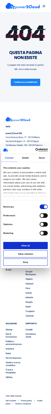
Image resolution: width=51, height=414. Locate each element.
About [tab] (42, 158)
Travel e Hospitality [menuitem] (11, 371)
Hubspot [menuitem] (29, 284)
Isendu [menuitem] (29, 293)
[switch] (44, 215)
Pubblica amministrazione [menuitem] (14, 342)
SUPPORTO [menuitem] (31, 324)
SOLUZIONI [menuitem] (11, 324)
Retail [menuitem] (8, 353)
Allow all (25, 245)
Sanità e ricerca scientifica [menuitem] (13, 363)
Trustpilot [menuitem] (30, 311)
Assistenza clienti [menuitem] (31, 335)
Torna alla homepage (25, 82)
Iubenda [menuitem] (29, 297)
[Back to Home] (23, 6)
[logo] (18, 119)
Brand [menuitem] (8, 270)
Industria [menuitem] (10, 349)
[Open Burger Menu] (44, 6)
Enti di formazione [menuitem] (11, 335)
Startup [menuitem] (9, 329)
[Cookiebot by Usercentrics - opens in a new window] (36, 150)
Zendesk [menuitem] (30, 316)
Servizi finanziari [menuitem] (13, 358)
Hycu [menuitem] (28, 288)
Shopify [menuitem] (29, 302)
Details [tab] (25, 158)
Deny (25, 262)
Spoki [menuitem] (28, 307)
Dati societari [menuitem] (11, 401)
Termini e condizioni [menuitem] (23, 404)
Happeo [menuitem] (29, 279)
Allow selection (25, 254)
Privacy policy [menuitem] (26, 401)
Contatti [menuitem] (29, 329)
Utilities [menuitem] (9, 377)
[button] (4, 409)
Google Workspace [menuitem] (31, 273)
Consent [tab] (9, 158)
